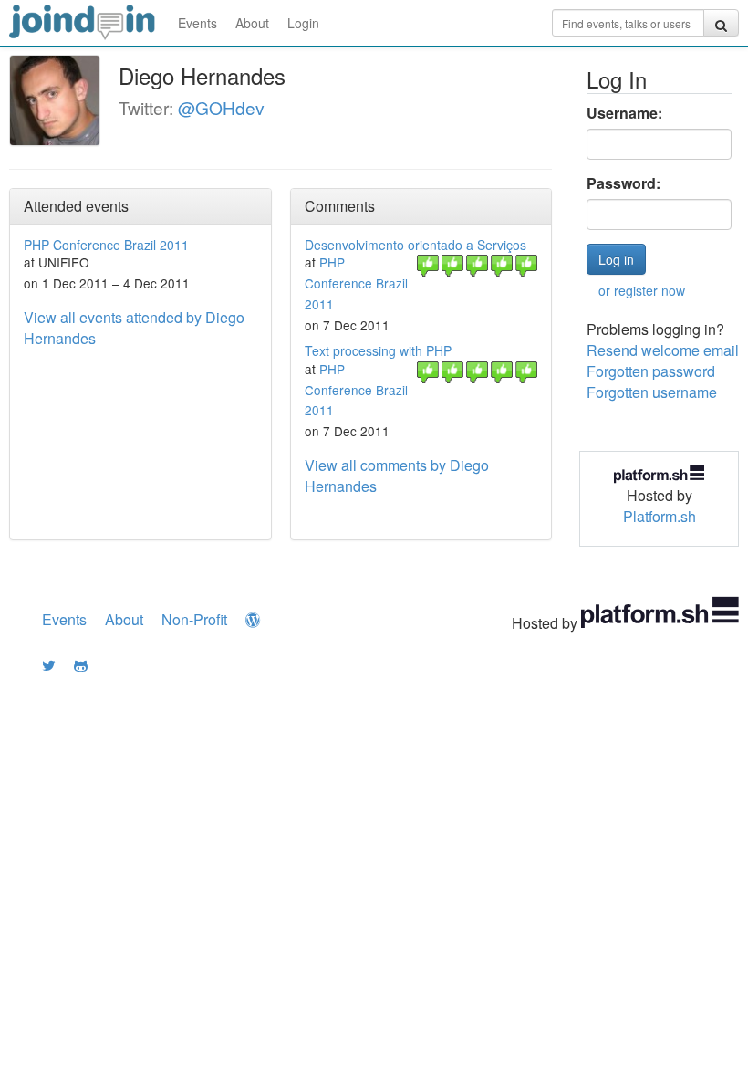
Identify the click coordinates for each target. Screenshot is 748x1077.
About (252, 23)
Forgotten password (651, 371)
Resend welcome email (663, 350)
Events (197, 23)
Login (303, 23)
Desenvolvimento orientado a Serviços (415, 244)
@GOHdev (221, 107)
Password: (623, 183)
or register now (641, 290)
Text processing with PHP (378, 350)
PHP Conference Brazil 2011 (106, 244)
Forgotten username (652, 392)
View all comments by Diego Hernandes (397, 476)
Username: (624, 113)
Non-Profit (194, 619)
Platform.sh (659, 516)
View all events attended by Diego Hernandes (134, 328)
